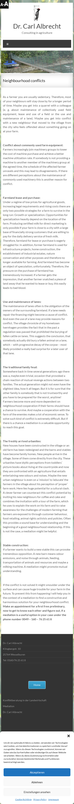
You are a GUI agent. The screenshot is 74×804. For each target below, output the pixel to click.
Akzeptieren (37, 772)
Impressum (53, 799)
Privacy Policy (40, 799)
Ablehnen (37, 782)
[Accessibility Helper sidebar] (4, 4)
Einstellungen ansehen (37, 792)
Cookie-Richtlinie (23, 799)
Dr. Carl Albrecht (37, 26)
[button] (68, 736)
